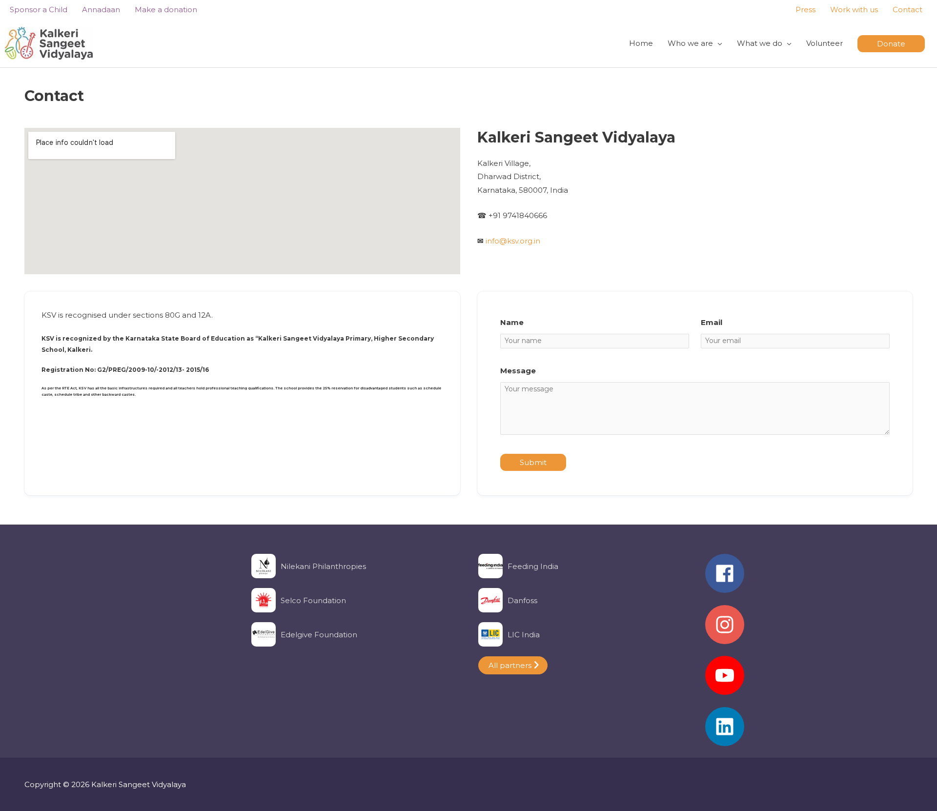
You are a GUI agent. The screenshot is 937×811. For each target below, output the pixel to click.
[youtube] (809, 680)
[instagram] (809, 629)
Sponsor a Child (38, 9)
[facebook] (809, 578)
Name (512, 322)
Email (711, 322)
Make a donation (166, 9)
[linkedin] (809, 726)
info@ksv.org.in (513, 240)
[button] (891, 43)
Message (518, 370)
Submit (533, 462)
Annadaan (101, 9)
